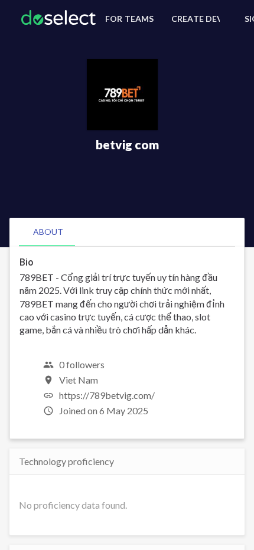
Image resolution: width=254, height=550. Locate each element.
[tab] (48, 232)
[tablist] (127, 232)
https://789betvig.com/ (107, 395)
